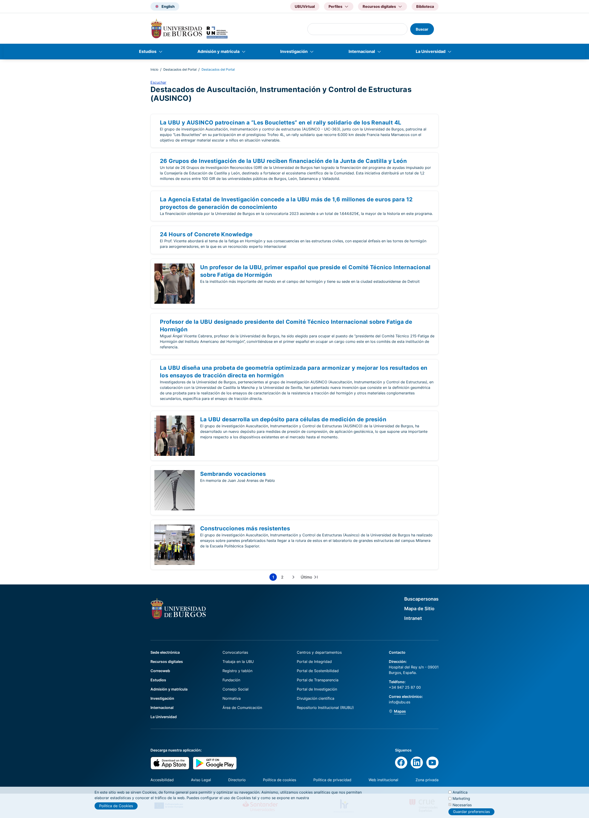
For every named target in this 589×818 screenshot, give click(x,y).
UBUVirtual (305, 6)
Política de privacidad (332, 780)
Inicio (154, 69)
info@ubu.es (399, 702)
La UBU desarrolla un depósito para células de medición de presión (293, 419)
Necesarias (462, 804)
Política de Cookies (116, 806)
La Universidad (430, 51)
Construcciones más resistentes (245, 528)
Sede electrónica (165, 652)
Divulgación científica (315, 698)
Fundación (231, 680)
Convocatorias (235, 652)
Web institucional (383, 780)
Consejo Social (235, 689)
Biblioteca (425, 6)
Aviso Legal (201, 780)
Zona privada (427, 780)
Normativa (231, 698)
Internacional (362, 51)
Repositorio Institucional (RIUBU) (325, 707)
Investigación (294, 51)
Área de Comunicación (242, 707)
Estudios (147, 51)
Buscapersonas (421, 599)
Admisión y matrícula (218, 51)
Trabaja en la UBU (238, 661)
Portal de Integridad (314, 661)
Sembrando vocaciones (233, 474)
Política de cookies (279, 780)
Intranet (413, 618)
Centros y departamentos (319, 652)
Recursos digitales (166, 661)
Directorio (237, 780)
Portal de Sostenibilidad (318, 670)
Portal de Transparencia (317, 680)
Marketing (461, 798)
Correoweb (160, 670)
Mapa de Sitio (419, 608)
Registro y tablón (237, 670)
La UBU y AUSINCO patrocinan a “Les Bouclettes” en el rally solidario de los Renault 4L (280, 122)
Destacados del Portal (179, 69)
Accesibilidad (162, 780)
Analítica (460, 792)
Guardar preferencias (471, 811)
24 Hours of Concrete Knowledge (206, 234)
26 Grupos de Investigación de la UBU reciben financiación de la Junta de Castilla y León (283, 161)
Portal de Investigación (317, 689)
